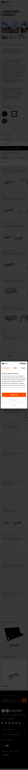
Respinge (14, 405)
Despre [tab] (23, 368)
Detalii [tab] (15, 368)
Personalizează (13, 400)
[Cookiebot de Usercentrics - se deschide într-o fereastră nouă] (19, 364)
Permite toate (14, 394)
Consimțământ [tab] (6, 368)
